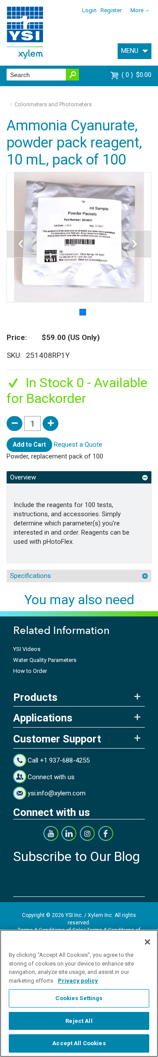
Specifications (30, 576)
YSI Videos (26, 649)
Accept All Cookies (78, 1043)
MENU (129, 51)
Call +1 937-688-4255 (59, 760)
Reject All (78, 1021)
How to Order (30, 671)
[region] (79, 993)
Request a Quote (78, 444)
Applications (42, 718)
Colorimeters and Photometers (53, 104)
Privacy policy (78, 980)
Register (111, 10)
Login (89, 10)
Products (35, 697)
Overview (23, 477)
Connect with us (51, 777)
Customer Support (57, 739)
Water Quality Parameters (44, 660)
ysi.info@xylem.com (57, 793)
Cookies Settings (78, 998)
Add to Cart (29, 444)
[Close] (147, 942)
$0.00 (137, 75)
